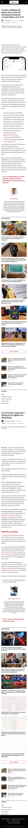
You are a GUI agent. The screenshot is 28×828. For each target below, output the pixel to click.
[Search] (26, 2)
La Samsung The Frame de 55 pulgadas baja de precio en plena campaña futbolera (13, 280)
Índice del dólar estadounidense (11, 535)
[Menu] (2, 2)
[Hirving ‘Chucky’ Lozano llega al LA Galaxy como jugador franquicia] (4, 384)
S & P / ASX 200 (22, 469)
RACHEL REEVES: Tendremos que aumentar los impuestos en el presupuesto (13, 713)
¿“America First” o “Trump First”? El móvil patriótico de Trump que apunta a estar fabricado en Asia (13, 301)
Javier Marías (8, 20)
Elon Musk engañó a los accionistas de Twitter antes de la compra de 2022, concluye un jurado (13, 649)
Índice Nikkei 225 (12, 459)
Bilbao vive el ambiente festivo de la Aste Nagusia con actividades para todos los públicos (17, 360)
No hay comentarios (7, 22)
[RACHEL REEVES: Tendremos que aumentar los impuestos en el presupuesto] (14, 703)
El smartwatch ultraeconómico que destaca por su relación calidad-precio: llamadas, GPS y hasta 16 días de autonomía (13, 260)
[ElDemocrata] (14, 2)
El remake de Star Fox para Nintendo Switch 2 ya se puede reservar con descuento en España (14, 323)
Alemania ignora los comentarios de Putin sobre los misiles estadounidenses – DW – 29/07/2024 (12, 755)
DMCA (2, 394)
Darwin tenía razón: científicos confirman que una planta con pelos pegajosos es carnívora (12, 238)
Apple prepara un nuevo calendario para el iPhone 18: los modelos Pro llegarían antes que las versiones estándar (13, 345)
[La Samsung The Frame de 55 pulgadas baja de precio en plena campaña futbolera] (14, 271)
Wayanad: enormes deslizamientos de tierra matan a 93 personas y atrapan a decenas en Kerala (13, 734)
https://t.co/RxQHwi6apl (10, 135)
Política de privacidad (6, 398)
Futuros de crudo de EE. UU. (12, 570)
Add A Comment (14, 351)
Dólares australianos (12, 553)
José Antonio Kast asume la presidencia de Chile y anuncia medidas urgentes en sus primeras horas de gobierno (13, 670)
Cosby (23, 463)
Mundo (4, 423)
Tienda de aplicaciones (16, 53)
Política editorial (4, 401)
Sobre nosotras (4, 403)
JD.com (15, 484)
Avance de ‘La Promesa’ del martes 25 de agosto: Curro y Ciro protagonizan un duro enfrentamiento (17, 376)
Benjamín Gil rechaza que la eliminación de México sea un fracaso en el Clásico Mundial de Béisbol (13, 692)
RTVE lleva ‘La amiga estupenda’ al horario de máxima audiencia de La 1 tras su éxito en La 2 (17, 368)
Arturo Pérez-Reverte (10, 421)
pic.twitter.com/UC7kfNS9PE (12, 137)
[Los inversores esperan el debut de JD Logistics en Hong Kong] (14, 434)
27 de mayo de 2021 (9, 141)
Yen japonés (6, 547)
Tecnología (22, 20)
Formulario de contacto (6, 396)
